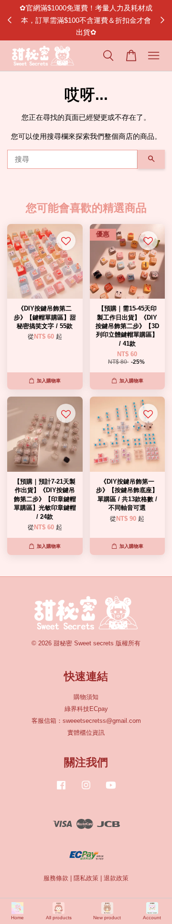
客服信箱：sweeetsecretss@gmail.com (86, 720)
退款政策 (116, 878)
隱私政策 (86, 878)
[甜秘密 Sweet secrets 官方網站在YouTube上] (111, 789)
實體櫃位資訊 (86, 732)
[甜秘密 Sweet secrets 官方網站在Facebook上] (61, 789)
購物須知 (86, 696)
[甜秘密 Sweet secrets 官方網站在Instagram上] (86, 789)
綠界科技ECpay (86, 708)
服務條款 (55, 878)
